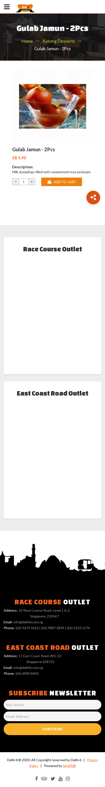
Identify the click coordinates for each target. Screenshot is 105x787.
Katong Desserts (58, 41)
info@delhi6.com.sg (28, 622)
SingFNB (69, 766)
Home (27, 41)
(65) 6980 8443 (27, 673)
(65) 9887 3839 (52, 628)
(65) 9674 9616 (27, 628)
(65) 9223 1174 (78, 628)
